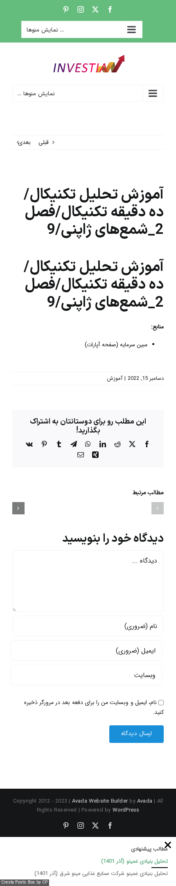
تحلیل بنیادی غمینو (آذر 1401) (134, 861)
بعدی (24, 142)
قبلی (43, 142)
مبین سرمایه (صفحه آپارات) (116, 344)
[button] (157, 508)
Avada (144, 801)
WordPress (126, 810)
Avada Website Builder (100, 801)
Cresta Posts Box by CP (24, 882)
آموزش (114, 378)
